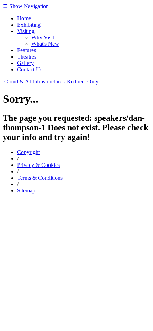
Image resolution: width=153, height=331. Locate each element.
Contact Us (29, 69)
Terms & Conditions (40, 178)
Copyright (28, 152)
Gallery (25, 63)
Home (24, 18)
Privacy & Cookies (38, 165)
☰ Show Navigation (26, 6)
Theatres (26, 57)
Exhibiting (29, 25)
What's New (45, 44)
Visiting (26, 31)
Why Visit (42, 37)
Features (26, 50)
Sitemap (26, 191)
